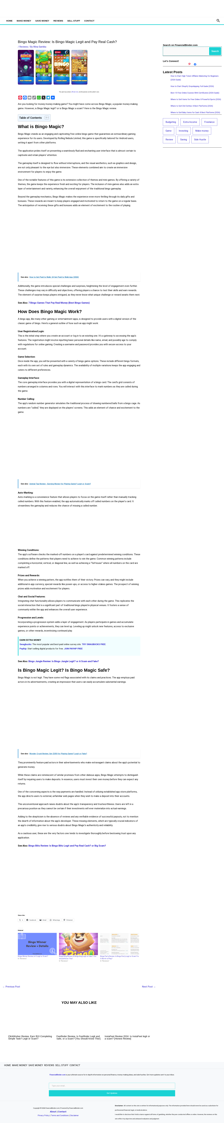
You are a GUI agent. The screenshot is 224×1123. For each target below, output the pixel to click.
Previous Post (11, 986)
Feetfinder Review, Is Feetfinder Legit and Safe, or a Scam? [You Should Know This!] (78, 1037)
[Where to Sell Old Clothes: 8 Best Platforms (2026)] (166, 107)
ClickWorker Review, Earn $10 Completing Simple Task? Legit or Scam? (30, 1037)
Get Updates (112, 1093)
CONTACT (89, 21)
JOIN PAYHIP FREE (73, 648)
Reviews (23, 46)
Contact (62, 1111)
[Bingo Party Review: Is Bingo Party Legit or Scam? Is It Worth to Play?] (119, 944)
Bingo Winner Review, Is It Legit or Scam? (33, 956)
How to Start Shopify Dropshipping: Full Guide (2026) (192, 86)
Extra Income (190, 122)
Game (169, 130)
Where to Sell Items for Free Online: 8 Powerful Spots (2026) (196, 99)
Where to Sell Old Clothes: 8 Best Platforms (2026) (192, 106)
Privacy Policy (43, 1115)
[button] (218, 20)
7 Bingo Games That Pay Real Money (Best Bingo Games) (59, 302)
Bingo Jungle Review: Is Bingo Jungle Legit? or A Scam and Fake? (63, 661)
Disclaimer (74, 1115)
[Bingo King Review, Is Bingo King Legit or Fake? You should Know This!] (78, 944)
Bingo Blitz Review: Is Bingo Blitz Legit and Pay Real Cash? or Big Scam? (67, 845)
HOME (9, 21)
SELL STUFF (73, 21)
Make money (201, 130)
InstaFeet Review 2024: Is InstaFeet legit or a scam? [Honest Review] (127, 1037)
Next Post (149, 986)
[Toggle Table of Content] (45, 118)
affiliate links (74, 92)
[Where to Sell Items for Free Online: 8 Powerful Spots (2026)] (166, 100)
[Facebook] (195, 64)
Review (169, 139)
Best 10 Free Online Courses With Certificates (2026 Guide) (195, 93)
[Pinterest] (189, 64)
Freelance (209, 122)
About (53, 1111)
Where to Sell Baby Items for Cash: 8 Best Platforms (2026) (195, 112)
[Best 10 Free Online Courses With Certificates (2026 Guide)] (166, 94)
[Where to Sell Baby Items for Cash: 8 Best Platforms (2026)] (166, 114)
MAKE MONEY (24, 21)
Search (215, 51)
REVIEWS (58, 21)
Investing (183, 130)
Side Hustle (200, 139)
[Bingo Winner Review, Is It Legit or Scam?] (37, 944)
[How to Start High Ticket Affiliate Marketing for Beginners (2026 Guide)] (166, 77)
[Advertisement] (79, 242)
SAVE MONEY (42, 21)
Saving (183, 139)
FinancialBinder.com (57, 1075)
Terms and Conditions (60, 1115)
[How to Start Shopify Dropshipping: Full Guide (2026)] (166, 87)
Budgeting (171, 122)
